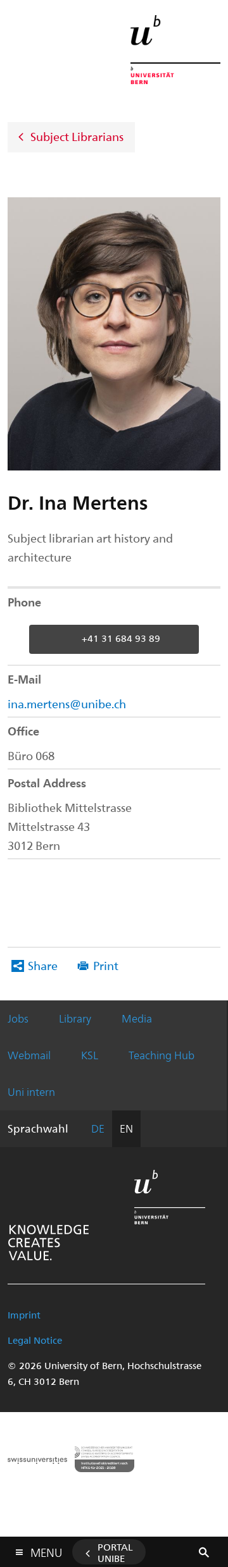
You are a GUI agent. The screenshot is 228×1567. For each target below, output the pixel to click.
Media (137, 1018)
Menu (46, 1550)
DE (97, 1128)
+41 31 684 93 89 (121, 638)
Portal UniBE (115, 1552)
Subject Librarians (77, 136)
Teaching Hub (161, 1055)
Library (75, 1018)
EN (126, 1128)
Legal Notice (35, 1340)
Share (43, 965)
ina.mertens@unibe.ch (67, 703)
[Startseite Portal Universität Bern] (175, 49)
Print (105, 965)
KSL (89, 1055)
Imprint (24, 1314)
